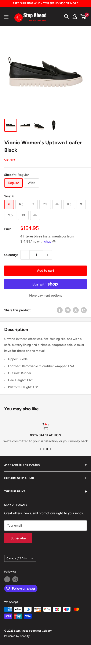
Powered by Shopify (17, 636)
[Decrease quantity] (25, 254)
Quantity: (11, 255)
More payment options (45, 295)
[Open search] (66, 16)
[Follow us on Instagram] (15, 579)
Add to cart (45, 271)
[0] (83, 16)
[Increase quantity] (47, 254)
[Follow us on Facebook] (7, 579)
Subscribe (18, 538)
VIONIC (9, 160)
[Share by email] (84, 310)
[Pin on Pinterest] (68, 310)
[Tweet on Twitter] (76, 310)
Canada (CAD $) (17, 558)
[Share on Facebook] (60, 310)
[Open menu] (6, 16)
